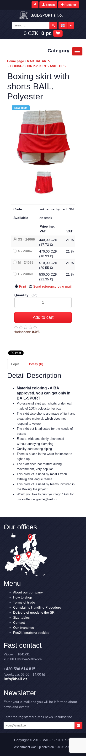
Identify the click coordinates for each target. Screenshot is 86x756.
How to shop (22, 597)
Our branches (23, 627)
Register (70, 4)
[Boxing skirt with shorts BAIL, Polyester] (44, 183)
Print (22, 286)
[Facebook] (35, 4)
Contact (19, 622)
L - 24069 (25, 274)
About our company (28, 592)
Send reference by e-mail (51, 286)
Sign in (50, 4)
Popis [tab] (15, 364)
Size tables (21, 617)
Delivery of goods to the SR (33, 612)
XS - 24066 (26, 239)
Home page (15, 61)
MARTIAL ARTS (38, 61)
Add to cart (43, 317)
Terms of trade (24, 602)
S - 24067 (25, 251)
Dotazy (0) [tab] (35, 364)
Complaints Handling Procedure (37, 607)
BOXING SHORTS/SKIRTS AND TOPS (38, 66)
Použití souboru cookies (31, 633)
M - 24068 (25, 262)
